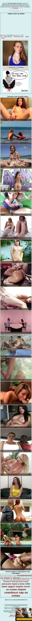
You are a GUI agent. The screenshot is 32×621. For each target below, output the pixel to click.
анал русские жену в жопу (21, 580)
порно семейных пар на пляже (16, 592)
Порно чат (19, 10)
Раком (3, 38)
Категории (13, 10)
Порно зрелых (8, 36)
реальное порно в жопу (13, 584)
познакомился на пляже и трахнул (16, 576)
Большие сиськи (18, 36)
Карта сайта (14, 615)
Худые (27, 36)
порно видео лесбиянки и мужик (8, 575)
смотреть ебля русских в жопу (15, 581)
